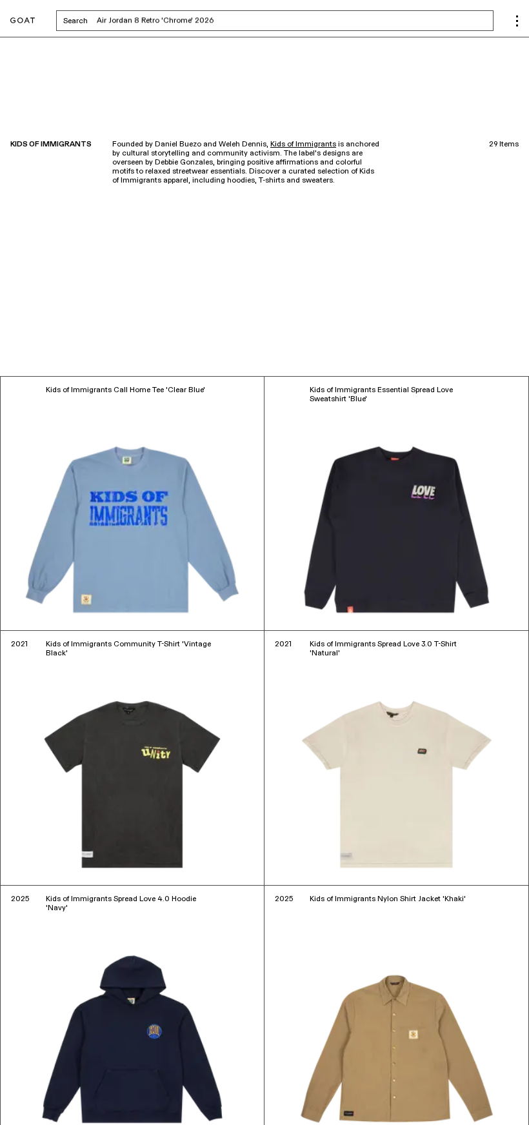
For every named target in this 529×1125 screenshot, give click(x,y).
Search (176, 20)
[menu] (517, 21)
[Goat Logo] (22, 20)
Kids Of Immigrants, (69, 1086)
